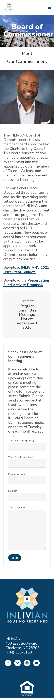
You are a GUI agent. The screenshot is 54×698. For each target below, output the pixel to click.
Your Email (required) (21, 457)
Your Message (16, 507)
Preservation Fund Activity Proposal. (26, 282)
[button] (18, 131)
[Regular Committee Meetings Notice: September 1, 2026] (27, 314)
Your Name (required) (21, 440)
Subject (12, 491)
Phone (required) (18, 474)
